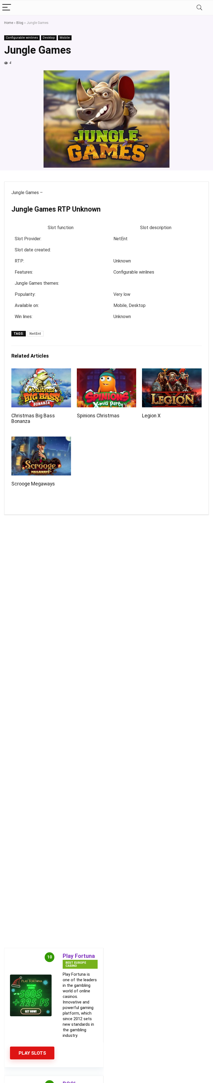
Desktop (49, 37)
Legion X (151, 415)
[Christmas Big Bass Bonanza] (41, 372)
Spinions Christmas (98, 415)
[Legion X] (171, 372)
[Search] (199, 7)
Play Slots (32, 1053)
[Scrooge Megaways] (41, 440)
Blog (19, 23)
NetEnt (35, 334)
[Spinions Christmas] (106, 372)
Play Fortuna (79, 956)
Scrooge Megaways (33, 484)
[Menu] (6, 7)
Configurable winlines (22, 37)
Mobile (65, 37)
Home (8, 23)
